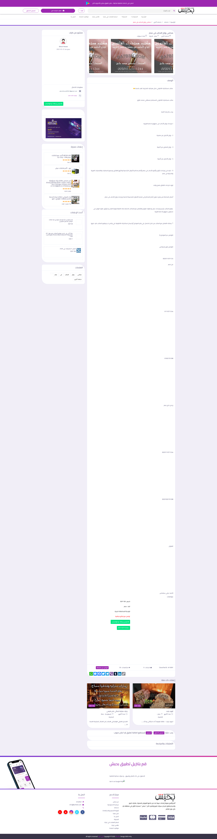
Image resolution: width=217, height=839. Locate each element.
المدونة (124, 16)
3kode (117, 836)
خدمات (166, 22)
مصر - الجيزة (153, 36)
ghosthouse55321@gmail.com (68, 91)
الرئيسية (143, 16)
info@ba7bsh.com (75, 804)
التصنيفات (135, 16)
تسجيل (149, 732)
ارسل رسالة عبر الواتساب (120, 621)
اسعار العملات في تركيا (110, 16)
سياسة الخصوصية (113, 804)
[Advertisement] (131, 646)
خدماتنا (116, 807)
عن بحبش (116, 801)
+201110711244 (123, 627)
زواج (73, 274)
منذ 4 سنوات (141, 36)
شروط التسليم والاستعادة (111, 810)
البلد (82, 10)
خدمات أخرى (157, 22)
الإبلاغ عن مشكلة (102, 667)
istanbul (78, 801)
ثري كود (101, 836)
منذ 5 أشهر (167, 714)
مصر (56, 274)
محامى (79, 274)
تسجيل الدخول (30, 10)
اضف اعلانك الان (56, 10)
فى (61, 274)
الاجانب (67, 274)
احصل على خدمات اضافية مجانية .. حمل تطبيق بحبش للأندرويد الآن (112, 3)
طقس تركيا (95, 16)
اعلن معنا (116, 813)
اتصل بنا (73, 16)
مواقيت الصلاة (84, 16)
